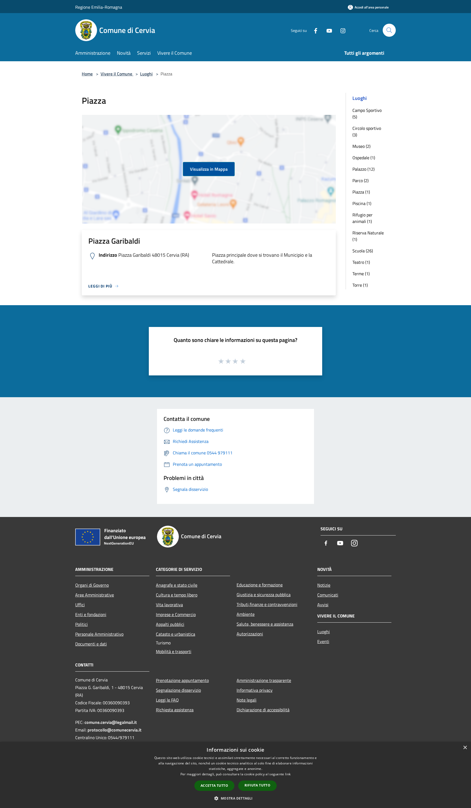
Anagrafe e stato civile (176, 585)
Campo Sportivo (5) (367, 113)
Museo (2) (361, 146)
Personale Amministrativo (99, 634)
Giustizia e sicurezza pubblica (264, 594)
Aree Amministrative (94, 595)
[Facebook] (313, 30)
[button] (235, 798)
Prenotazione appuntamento (182, 680)
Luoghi (146, 74)
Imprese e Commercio (176, 614)
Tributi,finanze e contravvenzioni (267, 604)
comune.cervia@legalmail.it (110, 722)
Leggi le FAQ (167, 700)
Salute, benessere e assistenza (265, 624)
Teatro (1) (361, 262)
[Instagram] (340, 30)
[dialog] (235, 775)
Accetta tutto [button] (214, 785)
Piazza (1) (361, 192)
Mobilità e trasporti (173, 651)
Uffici (80, 604)
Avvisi (322, 604)
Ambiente (246, 614)
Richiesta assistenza (175, 709)
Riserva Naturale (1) (368, 236)
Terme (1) (361, 273)
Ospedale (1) (363, 157)
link (288, 774)
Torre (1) (360, 285)
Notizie (323, 585)
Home (87, 74)
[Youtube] (327, 30)
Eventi (323, 641)
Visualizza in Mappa (209, 169)
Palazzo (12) (363, 169)
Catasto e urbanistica (175, 634)
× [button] (465, 748)
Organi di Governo (92, 585)
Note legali (246, 700)
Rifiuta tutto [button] (257, 785)
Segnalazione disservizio (178, 690)
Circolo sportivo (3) (366, 131)
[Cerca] (389, 30)
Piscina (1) (361, 203)
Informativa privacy (255, 690)
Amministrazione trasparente (264, 680)
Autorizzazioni (250, 634)
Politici (81, 624)
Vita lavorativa (169, 604)
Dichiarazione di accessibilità (263, 709)
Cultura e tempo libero (176, 595)
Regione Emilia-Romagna (98, 7)
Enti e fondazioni (90, 614)
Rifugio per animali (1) (362, 218)
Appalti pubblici (170, 624)
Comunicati (327, 595)
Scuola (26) (362, 250)
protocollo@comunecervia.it (114, 730)
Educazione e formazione (260, 584)
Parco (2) (360, 180)
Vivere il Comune (117, 74)
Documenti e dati (91, 644)
